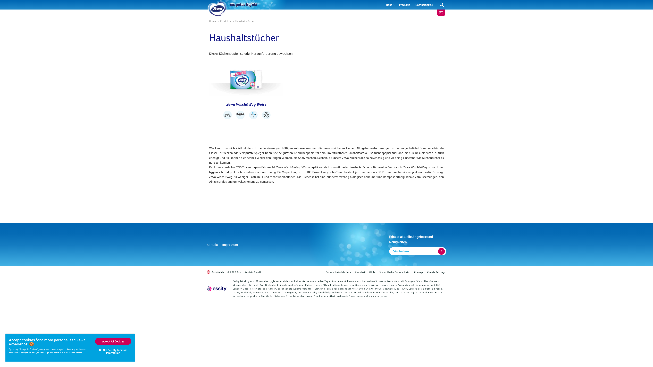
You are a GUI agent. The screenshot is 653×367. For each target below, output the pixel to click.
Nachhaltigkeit (424, 4)
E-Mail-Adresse (401, 251)
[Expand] (394, 4)
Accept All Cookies (113, 341)
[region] (70, 348)
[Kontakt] (441, 13)
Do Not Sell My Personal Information (113, 351)
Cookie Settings (436, 272)
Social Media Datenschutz (394, 272)
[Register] (441, 251)
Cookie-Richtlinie (365, 272)
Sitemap (418, 272)
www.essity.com (378, 296)
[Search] (442, 5)
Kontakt (212, 244)
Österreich (218, 272)
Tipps (389, 4)
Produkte (404, 4)
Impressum (230, 244)
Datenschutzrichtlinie (338, 272)
